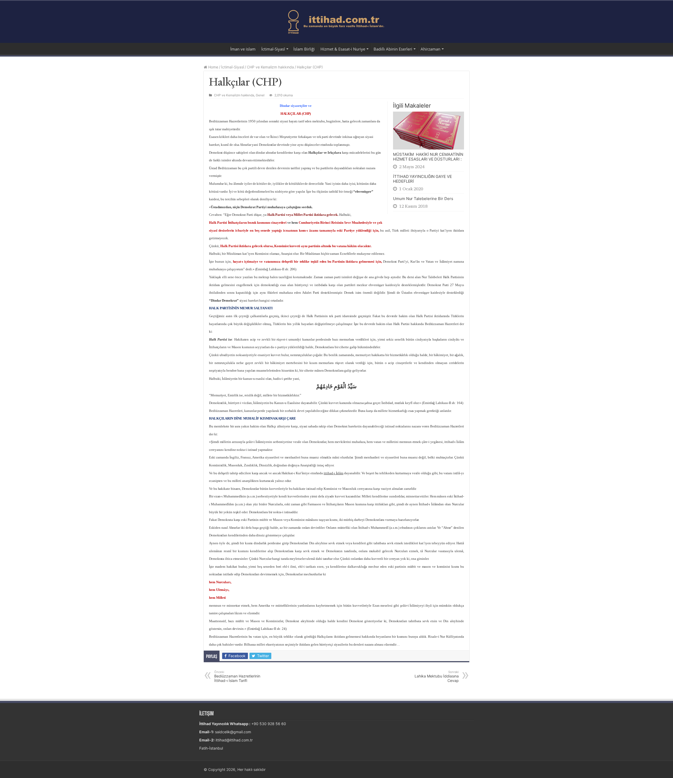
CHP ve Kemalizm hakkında (270, 67)
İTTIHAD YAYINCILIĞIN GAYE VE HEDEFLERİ (422, 179)
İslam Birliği (304, 49)
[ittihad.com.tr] (336, 20)
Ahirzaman (430, 49)
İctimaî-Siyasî (273, 49)
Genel (260, 95)
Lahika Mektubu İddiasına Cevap (437, 676)
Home (212, 67)
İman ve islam (243, 49)
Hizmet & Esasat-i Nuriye (342, 49)
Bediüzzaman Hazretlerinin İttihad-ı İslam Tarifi (237, 676)
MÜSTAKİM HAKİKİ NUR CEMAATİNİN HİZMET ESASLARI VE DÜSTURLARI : (428, 157)
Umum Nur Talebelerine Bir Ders (423, 198)
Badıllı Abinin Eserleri (393, 49)
